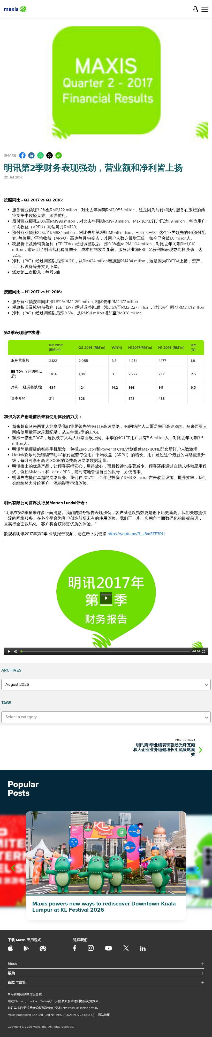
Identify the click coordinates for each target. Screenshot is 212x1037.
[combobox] (106, 684)
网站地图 (104, 1015)
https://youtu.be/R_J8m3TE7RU (136, 533)
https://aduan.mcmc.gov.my (80, 1008)
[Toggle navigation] (204, 9)
